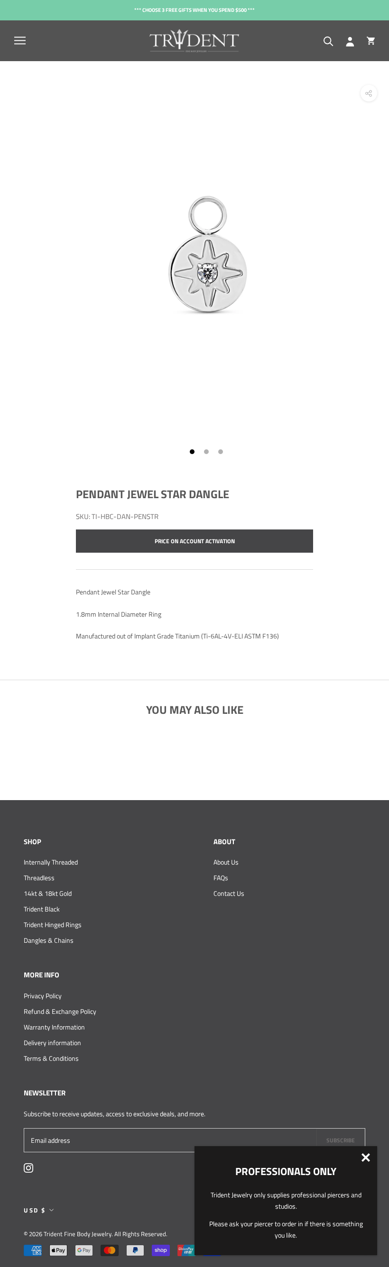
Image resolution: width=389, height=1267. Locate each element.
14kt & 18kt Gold (48, 893)
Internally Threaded (51, 862)
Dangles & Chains (49, 940)
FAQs (220, 878)
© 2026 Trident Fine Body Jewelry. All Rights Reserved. (95, 1234)
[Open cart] (371, 41)
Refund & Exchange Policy (60, 1011)
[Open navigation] (20, 40)
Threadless (39, 878)
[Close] (365, 1157)
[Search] (328, 41)
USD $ (35, 1210)
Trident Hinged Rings (53, 925)
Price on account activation (195, 541)
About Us (226, 862)
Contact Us (228, 893)
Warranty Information (54, 1027)
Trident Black (42, 909)
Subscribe (340, 1140)
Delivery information (52, 1043)
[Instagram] (28, 1167)
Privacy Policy (43, 996)
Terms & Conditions (51, 1058)
